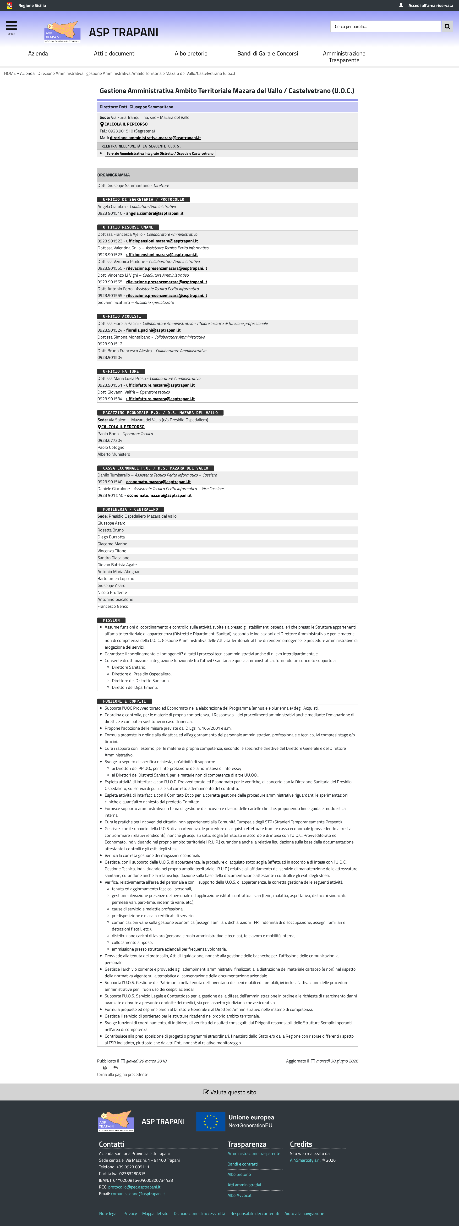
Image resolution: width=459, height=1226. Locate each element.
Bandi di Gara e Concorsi (267, 53)
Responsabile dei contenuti (254, 1213)
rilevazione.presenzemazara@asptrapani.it (166, 268)
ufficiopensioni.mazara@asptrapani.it (162, 241)
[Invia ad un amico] (116, 1067)
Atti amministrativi (244, 1185)
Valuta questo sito (232, 1092)
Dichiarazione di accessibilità (199, 1213)
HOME (10, 73)
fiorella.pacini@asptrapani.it (153, 330)
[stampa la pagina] (106, 1067)
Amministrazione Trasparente (344, 57)
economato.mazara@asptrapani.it (158, 481)
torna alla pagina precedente (122, 1074)
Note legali (108, 1213)
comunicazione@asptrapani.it (138, 1193)
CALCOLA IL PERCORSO (126, 124)
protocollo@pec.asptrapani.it (134, 1187)
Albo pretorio (191, 53)
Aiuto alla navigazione (304, 1213)
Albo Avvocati (240, 1195)
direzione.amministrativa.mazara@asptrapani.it (155, 137)
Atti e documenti (115, 53)
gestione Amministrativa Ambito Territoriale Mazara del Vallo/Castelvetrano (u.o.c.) (160, 73)
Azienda (38, 53)
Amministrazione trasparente (254, 1153)
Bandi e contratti (243, 1164)
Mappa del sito (155, 1213)
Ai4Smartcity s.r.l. (305, 1160)
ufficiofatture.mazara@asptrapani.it (160, 385)
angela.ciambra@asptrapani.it (155, 213)
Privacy (130, 1213)
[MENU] (11, 23)
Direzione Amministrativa (60, 73)
